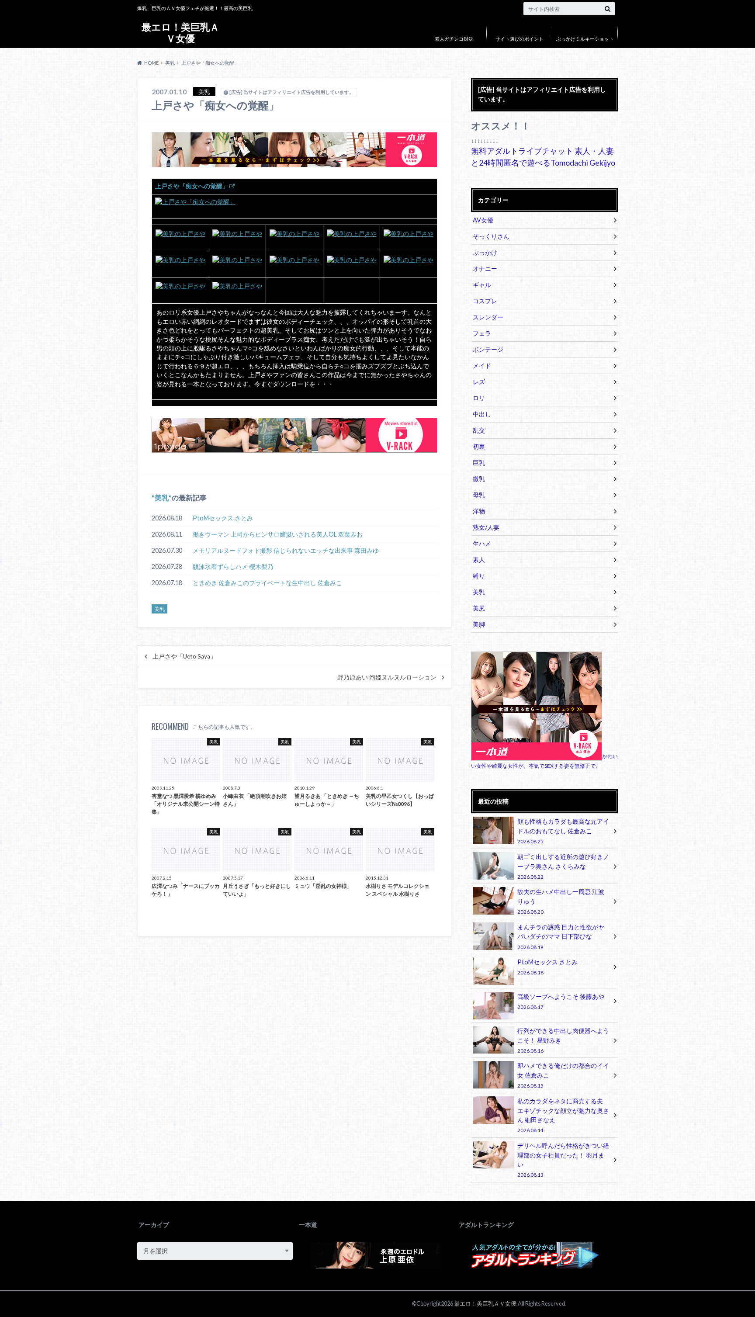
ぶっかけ (485, 252)
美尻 (479, 608)
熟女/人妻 (486, 527)
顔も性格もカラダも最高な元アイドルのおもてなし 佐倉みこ (563, 831)
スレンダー (488, 317)
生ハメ (482, 543)
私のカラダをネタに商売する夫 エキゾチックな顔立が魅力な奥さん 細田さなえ (563, 1115)
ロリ (479, 398)
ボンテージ (488, 349)
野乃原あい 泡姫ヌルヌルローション (386, 677)
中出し (482, 414)
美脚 (479, 624)
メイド (482, 365)
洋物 (479, 511)
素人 (479, 559)
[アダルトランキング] (535, 1266)
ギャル (482, 284)
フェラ (482, 333)
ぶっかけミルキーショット (585, 39)
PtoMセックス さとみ (223, 518)
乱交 (479, 430)
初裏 (479, 446)
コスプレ (485, 301)
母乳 (479, 495)
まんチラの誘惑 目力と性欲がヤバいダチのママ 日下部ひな (560, 936)
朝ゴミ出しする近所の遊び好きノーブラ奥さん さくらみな (563, 866)
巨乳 (479, 462)
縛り (479, 575)
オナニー (485, 268)
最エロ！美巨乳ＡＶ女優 (180, 32)
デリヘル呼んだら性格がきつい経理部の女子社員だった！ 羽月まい (563, 1160)
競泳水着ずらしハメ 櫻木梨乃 (233, 566)
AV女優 (483, 220)
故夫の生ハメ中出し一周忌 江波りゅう (560, 901)
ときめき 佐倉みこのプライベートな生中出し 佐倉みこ (267, 582)
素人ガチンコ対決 (454, 39)
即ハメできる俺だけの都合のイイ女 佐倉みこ (563, 1075)
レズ (479, 381)
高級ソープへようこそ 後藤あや (560, 1001)
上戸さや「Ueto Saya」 (184, 656)
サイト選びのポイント (519, 39)
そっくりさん (491, 236)
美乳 (162, 497)
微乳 (479, 478)
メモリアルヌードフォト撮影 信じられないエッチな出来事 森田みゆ (286, 550)
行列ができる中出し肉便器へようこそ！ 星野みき (563, 1040)
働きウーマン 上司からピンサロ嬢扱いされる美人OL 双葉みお (278, 534)
